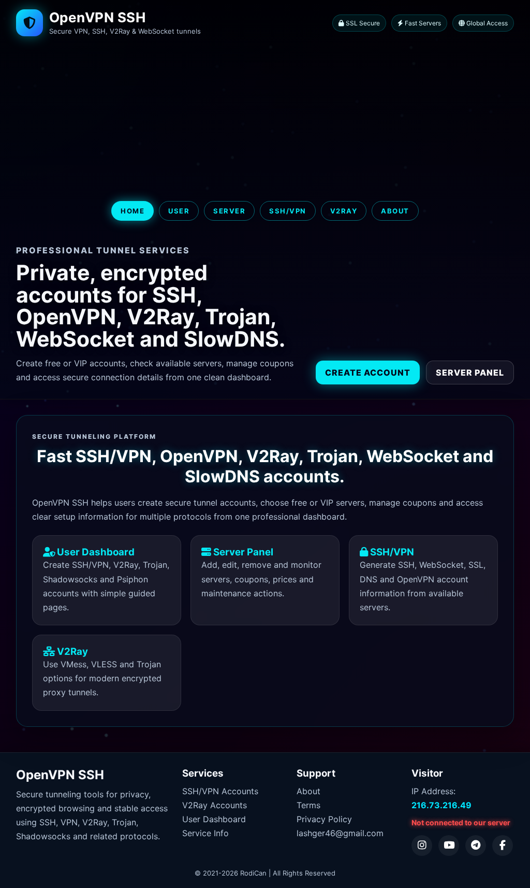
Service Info (205, 833)
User (178, 211)
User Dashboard (214, 819)
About (395, 211)
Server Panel (470, 372)
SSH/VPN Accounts (220, 791)
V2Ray (344, 211)
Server (229, 211)
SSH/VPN (287, 211)
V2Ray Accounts (214, 805)
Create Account (367, 372)
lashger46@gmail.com (340, 833)
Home (132, 211)
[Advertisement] (265, 119)
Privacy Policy (324, 819)
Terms (308, 805)
